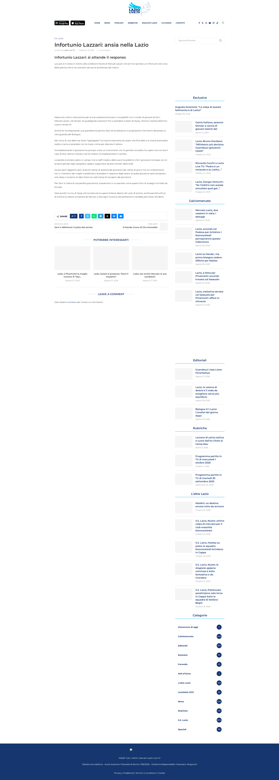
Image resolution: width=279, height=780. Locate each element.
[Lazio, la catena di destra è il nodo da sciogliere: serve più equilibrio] (184, 391)
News (107, 23)
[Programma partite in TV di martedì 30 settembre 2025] (184, 479)
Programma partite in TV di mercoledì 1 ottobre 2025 (208, 459)
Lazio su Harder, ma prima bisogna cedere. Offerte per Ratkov (208, 257)
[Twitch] (213, 23)
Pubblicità (128, 773)
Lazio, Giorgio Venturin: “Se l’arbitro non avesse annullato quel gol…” (209, 185)
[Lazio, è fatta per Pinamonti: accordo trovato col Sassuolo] (184, 277)
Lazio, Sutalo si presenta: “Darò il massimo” (111, 275)
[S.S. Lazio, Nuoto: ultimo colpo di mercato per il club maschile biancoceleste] (184, 525)
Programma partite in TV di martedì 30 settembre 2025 (208, 478)
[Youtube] (210, 23)
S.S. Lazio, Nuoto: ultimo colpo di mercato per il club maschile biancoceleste (209, 525)
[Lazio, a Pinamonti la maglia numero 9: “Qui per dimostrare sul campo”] (72, 258)
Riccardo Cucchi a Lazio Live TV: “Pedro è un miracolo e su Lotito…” (209, 166)
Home (97, 23)
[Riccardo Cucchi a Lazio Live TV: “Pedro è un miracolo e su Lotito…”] (184, 167)
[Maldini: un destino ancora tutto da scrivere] (184, 507)
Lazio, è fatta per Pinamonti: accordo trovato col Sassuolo (207, 276)
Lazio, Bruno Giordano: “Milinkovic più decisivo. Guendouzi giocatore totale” (209, 146)
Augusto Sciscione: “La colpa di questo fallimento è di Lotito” (198, 109)
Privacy (118, 773)
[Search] (223, 23)
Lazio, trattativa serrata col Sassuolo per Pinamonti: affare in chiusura (209, 296)
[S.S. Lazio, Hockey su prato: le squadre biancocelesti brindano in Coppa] (184, 547)
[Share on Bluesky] (114, 216)
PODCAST (119, 23)
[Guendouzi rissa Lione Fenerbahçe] (184, 374)
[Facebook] (199, 23)
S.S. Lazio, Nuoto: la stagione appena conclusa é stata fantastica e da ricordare (206, 571)
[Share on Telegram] (100, 216)
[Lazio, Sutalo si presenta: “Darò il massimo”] (111, 258)
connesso (71, 302)
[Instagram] (206, 23)
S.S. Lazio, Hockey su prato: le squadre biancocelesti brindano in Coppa (209, 547)
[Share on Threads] (107, 216)
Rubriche (133, 23)
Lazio (60, 63)
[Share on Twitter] (87, 216)
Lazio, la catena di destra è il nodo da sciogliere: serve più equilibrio (207, 392)
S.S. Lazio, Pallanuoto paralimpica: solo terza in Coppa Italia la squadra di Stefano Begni (209, 596)
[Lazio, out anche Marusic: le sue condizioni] (150, 258)
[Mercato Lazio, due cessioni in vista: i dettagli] (184, 214)
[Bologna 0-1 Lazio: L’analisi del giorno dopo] (184, 413)
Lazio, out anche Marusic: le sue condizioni (150, 275)
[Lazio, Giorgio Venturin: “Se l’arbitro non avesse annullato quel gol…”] (184, 186)
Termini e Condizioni (146, 773)
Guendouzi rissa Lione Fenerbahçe (208, 371)
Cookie (161, 773)
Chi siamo (166, 23)
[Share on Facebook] (81, 216)
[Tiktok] (217, 23)
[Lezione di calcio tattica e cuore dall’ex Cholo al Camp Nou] (184, 442)
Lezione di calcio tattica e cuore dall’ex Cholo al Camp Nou (209, 440)
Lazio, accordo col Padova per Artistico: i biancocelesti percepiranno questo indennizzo (208, 235)
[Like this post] (75, 216)
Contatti (180, 23)
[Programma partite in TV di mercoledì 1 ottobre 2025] (184, 460)
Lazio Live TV (69, 50)
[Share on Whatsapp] (94, 216)
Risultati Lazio (149, 23)
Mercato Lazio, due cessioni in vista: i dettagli (206, 213)
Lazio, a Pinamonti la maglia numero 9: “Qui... (72, 275)
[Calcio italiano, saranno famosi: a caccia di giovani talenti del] (184, 127)
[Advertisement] (111, 92)
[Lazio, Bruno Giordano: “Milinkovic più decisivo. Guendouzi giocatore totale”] (184, 145)
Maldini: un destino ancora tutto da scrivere (209, 505)
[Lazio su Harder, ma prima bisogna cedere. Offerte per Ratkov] (184, 258)
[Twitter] (202, 23)
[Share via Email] (121, 216)
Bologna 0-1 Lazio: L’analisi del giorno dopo (206, 412)
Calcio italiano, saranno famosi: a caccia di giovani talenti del (209, 125)
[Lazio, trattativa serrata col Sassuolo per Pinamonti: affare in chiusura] (184, 296)
